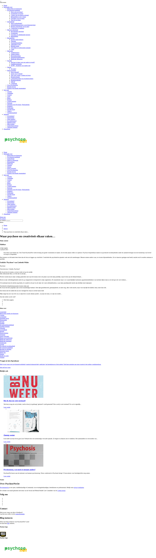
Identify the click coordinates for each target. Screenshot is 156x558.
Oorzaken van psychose (17, 18)
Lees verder (7, 407)
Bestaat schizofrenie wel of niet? (20, 26)
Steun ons (3, 217)
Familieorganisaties (16, 64)
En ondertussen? (12, 121)
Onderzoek (3, 343)
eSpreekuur (7, 129)
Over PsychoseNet (12, 85)
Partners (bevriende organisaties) (16, 88)
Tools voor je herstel (16, 74)
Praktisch (9, 106)
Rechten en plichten (5, 349)
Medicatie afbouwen (16, 59)
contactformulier (19, 514)
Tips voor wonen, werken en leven (21, 75)
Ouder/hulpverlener (12, 126)
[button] (78, 217)
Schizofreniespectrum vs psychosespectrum (23, 25)
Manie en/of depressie (6, 338)
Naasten (9, 61)
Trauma (2, 357)
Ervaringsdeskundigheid (7, 325)
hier (8, 523)
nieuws (6, 228)
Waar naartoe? (11, 119)
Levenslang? (10, 116)
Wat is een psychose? (17, 12)
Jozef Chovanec (4, 336)
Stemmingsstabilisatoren (18, 57)
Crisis (12, 49)
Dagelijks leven (4, 318)
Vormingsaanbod (12, 113)
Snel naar (6, 90)
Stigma (9, 67)
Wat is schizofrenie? (16, 23)
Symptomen (14, 33)
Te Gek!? (13, 69)
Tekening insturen (12, 127)
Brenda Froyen (11, 87)
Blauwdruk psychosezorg (14, 8)
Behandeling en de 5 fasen (18, 17)
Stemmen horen (4, 351)
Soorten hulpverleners (17, 39)
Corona (2, 315)
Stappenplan (10, 117)
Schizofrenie (10, 21)
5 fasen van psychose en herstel (20, 15)
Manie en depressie (12, 30)
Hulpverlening (4, 333)
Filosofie (2, 328)
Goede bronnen (11, 101)
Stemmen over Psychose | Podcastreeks (18, 104)
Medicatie (10, 51)
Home (5, 5)
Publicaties (10, 108)
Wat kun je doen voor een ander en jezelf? (23, 62)
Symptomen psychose (17, 13)
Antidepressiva (15, 52)
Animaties (10, 93)
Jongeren (6, 114)
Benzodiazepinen (16, 56)
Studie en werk (4, 356)
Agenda (9, 91)
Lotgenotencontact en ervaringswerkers (22, 78)
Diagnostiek (3, 320)
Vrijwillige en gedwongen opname (21, 48)
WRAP (13, 82)
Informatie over (8, 7)
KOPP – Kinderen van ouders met (20, 65)
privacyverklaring (79, 487)
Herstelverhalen (15, 77)
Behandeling (14, 36)
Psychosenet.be (4, 487)
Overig (2, 344)
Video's (9, 196)
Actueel (9, 95)
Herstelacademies (16, 80)
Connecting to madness (17, 28)
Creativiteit (3, 312)
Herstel (2, 331)
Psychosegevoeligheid (13, 10)
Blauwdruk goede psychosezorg (9, 313)
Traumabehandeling (16, 43)
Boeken (9, 100)
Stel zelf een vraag (5, 367)
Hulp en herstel (11, 70)
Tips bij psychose (16, 20)
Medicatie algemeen (5, 341)
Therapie (13, 41)
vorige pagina (4, 248)
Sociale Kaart (11, 109)
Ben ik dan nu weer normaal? (15, 401)
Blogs (9, 98)
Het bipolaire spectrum (17, 31)
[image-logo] (3, 534)
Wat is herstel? (15, 72)
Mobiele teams (15, 46)
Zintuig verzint (9, 435)
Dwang (2, 321)
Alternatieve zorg (16, 44)
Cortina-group (61, 490)
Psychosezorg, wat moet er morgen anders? (19, 470)
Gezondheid (3, 330)
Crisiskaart (14, 83)
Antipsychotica (15, 54)
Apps (8, 96)
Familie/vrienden (5, 326)
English (2, 323)
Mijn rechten (10, 124)
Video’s (9, 111)
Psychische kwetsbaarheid (7, 346)
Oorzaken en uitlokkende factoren (20, 34)
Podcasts (9, 103)
